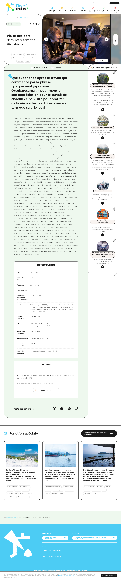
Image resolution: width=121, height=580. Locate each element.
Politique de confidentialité (66, 575)
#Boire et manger (30, 54)
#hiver (27, 61)
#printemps (26, 57)
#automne (20, 61)
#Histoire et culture (17, 54)
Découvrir (27, 17)
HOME (20, 17)
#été (33, 57)
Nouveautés (87, 3)
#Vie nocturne (16, 57)
